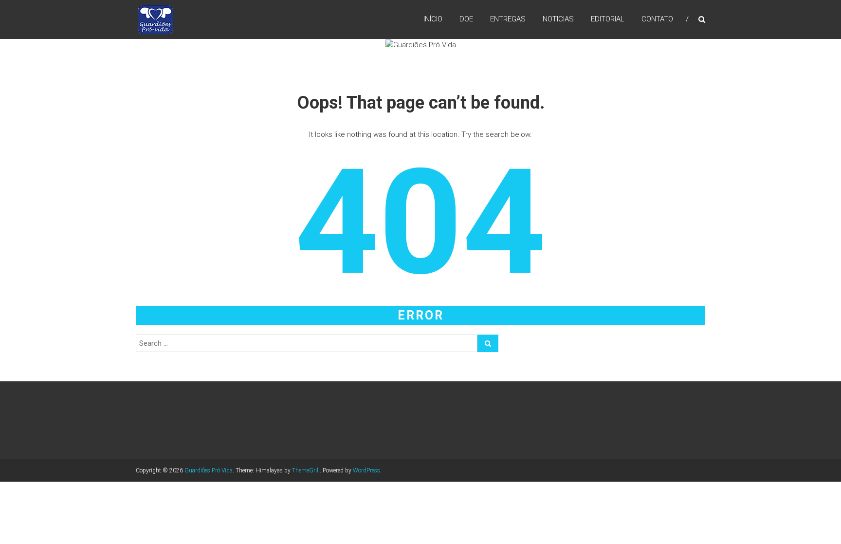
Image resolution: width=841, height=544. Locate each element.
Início (432, 19)
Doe (466, 19)
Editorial (607, 19)
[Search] (487, 343)
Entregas (508, 19)
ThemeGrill (306, 470)
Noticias (558, 19)
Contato (657, 19)
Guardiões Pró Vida (208, 470)
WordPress (366, 470)
